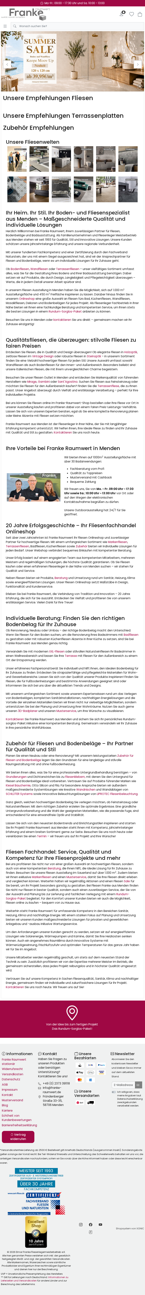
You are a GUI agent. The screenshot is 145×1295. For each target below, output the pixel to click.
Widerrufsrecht (12, 1069)
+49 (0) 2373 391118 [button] (56, 1083)
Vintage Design (43, 356)
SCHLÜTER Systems (19, 794)
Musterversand (12, 1100)
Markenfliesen (117, 542)
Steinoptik (94, 356)
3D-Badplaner (28, 711)
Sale (127, 881)
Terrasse (71, 656)
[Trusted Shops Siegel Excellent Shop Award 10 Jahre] (36, 1231)
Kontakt (7, 1095)
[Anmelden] (121, 14)
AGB (5, 1085)
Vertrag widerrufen (18, 1137)
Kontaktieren (63, 432)
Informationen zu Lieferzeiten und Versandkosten (34, 1279)
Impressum (10, 1090)
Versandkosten (12, 1074)
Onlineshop (27, 299)
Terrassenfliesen (67, 269)
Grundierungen (16, 777)
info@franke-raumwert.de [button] (52, 1090)
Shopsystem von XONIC (130, 1228)
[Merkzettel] (131, 14)
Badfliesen (131, 635)
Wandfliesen (39, 269)
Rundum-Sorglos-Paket (65, 311)
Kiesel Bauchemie (18, 785)
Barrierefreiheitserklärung (18, 1125)
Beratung (61, 578)
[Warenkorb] (140, 14)
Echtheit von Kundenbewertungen (17, 1118)
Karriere (7, 1110)
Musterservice (66, 711)
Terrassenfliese (108, 386)
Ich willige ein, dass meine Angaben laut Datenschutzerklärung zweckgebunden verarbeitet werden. (130, 1098)
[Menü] (5, 26)
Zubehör (81, 546)
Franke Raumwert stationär (14, 1062)
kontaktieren (62, 320)
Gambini (44, 382)
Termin (42, 836)
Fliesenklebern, (75, 777)
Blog (5, 1105)
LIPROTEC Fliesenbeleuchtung (117, 794)
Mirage (32, 382)
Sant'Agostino (68, 382)
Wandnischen (85, 790)
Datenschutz (11, 1079)
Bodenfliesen (20, 269)
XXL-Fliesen (57, 651)
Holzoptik (130, 352)
